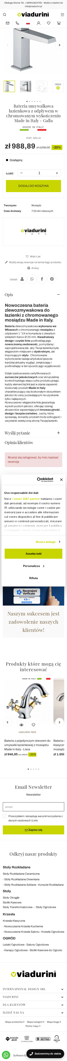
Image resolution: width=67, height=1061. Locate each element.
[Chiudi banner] (61, 479)
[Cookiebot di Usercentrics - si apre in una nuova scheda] (39, 479)
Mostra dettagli (46, 541)
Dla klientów (14, 1005)
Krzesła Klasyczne (14, 920)
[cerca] (4, 14)
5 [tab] (41, 771)
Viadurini (10, 997)
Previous (7, 45)
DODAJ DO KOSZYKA (33, 185)
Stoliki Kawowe (12, 902)
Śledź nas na (13, 1012)
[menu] (62, 14)
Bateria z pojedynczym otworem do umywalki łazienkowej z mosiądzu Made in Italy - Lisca (27, 745)
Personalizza (31, 565)
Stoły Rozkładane (17, 867)
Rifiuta (33, 578)
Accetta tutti (34, 553)
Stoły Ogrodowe (46, 907)
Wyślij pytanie (17, 433)
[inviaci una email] (7, 23)
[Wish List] (33, 724)
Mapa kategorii (35, 1022)
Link (34, 820)
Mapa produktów (14, 1022)
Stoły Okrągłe (11, 897)
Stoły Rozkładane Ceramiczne (21, 873)
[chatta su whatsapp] (6, 1055)
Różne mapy (32, 1026)
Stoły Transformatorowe (17, 907)
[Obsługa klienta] (17, 23)
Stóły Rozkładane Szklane (20, 884)
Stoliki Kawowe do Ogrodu (46, 950)
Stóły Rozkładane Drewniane (21, 879)
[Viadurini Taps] (33, 232)
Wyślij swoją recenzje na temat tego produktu (35, 262)
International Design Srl (24, 989)
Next (59, 45)
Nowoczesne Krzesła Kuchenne (23, 926)
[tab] (33, 294)
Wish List (34, 256)
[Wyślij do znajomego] (22, 279)
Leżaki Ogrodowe (13, 944)
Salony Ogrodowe (37, 944)
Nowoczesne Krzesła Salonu (21, 931)
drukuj (35, 268)
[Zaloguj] (39, 23)
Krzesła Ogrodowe (52, 931)
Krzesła (9, 914)
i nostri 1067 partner (26, 498)
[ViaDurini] (33, 14)
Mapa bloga (53, 1022)
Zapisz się (35, 829)
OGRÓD (9, 938)
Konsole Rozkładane (51, 884)
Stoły (7, 891)
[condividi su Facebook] (42, 279)
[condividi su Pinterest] (51, 279)
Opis (9, 294)
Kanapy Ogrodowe (16, 950)
